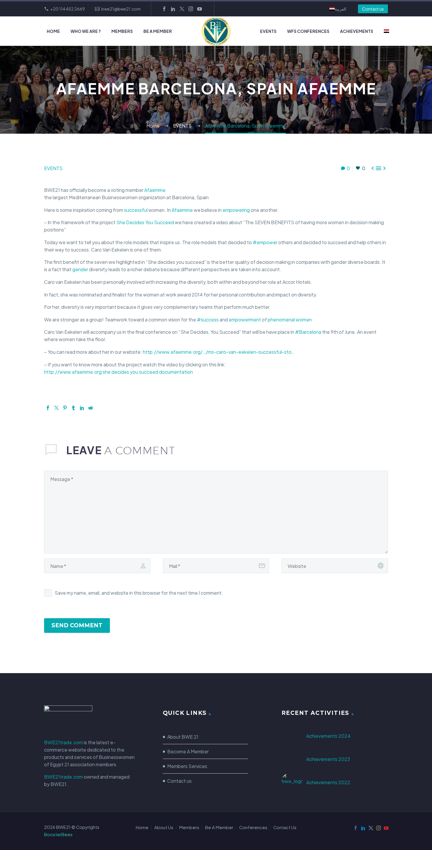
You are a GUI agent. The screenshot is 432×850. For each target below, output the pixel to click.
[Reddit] (90, 407)
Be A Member (157, 31)
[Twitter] (182, 8)
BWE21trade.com (63, 742)
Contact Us (285, 827)
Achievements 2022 (328, 782)
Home (53, 31)
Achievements (356, 31)
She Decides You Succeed (145, 222)
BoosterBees (58, 834)
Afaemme (154, 190)
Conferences (253, 827)
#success (208, 319)
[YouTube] (199, 8)
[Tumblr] (73, 407)
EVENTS (53, 168)
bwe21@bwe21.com (121, 8)
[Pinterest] (65, 407)
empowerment (245, 319)
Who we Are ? (86, 31)
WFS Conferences (308, 31)
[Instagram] (190, 8)
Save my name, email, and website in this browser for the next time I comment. (139, 593)
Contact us (373, 8)
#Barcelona (308, 332)
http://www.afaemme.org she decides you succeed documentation (118, 372)
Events (268, 31)
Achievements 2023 (328, 759)
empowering (236, 210)
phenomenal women (290, 319)
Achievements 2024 (328, 736)
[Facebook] (164, 8)
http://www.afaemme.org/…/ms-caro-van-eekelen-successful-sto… (219, 352)
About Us (163, 827)
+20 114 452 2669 (67, 8)
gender (80, 269)
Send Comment (77, 625)
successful (136, 210)
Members (122, 31)
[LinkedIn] (173, 8)
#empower (265, 242)
